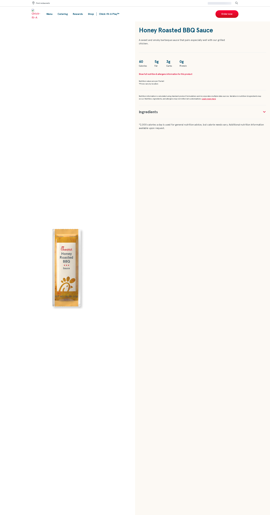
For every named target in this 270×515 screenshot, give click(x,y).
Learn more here (209, 99)
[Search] (236, 3)
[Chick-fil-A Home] (36, 14)
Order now (226, 14)
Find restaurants (43, 3)
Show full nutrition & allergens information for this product (165, 74)
